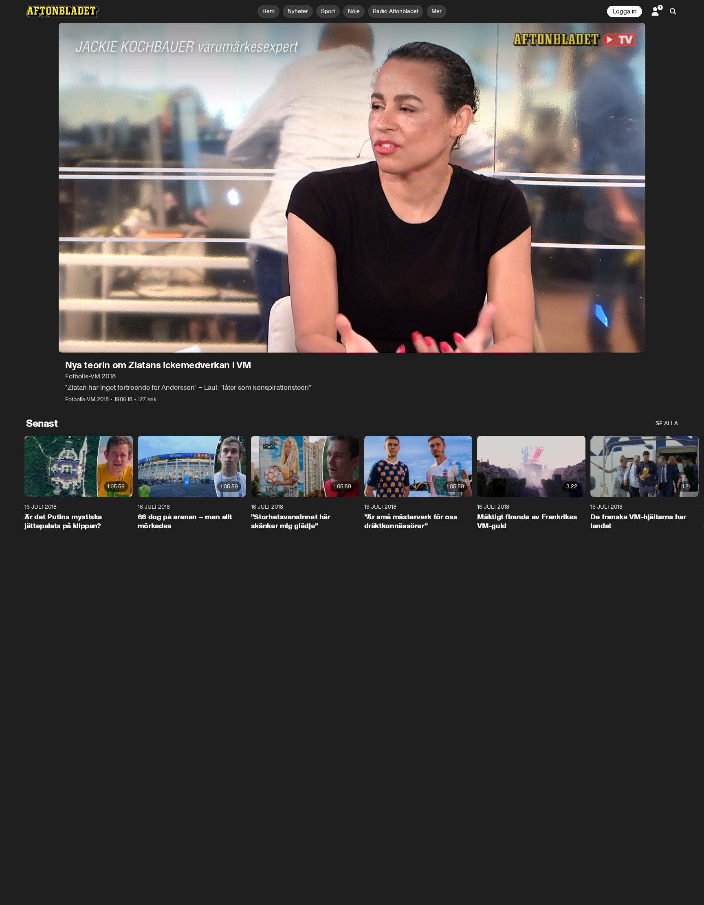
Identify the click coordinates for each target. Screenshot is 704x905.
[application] (352, 188)
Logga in (624, 11)
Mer (436, 11)
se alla (667, 423)
